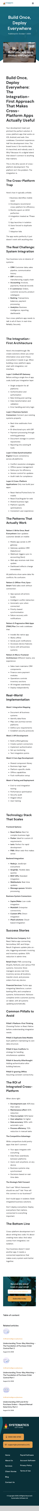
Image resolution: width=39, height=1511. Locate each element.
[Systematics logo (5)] (16, 1424)
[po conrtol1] (6, 1358)
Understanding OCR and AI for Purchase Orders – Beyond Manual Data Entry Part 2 (17, 1404)
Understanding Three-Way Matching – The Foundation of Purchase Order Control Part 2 (19, 1346)
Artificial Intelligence (9, 1339)
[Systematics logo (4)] (8, 3)
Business (19, 1339)
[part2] (6, 1387)
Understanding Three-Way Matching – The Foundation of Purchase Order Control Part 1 (19, 1375)
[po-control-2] (6, 1329)
